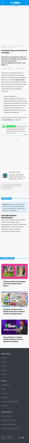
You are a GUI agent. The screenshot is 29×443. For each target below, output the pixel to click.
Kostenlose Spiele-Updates (8, 424)
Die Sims (3, 374)
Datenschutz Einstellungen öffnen (10, 401)
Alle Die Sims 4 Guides (6, 188)
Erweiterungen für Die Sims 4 (9, 420)
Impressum (4, 393)
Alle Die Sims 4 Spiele (16, 185)
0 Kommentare (21, 68)
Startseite (3, 45)
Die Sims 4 (4, 362)
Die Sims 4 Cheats (6, 416)
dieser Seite (7, 120)
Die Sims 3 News (18, 45)
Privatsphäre (4, 397)
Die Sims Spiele (5, 353)
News (9, 45)
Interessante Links (6, 412)
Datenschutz (4, 405)
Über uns (3, 380)
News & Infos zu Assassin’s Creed (10, 428)
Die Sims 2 (4, 370)
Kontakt (3, 389)
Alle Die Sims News (6, 185)
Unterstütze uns (5, 385)
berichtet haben (20, 80)
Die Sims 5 (4, 358)
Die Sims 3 (4, 366)
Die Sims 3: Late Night (8, 47)
